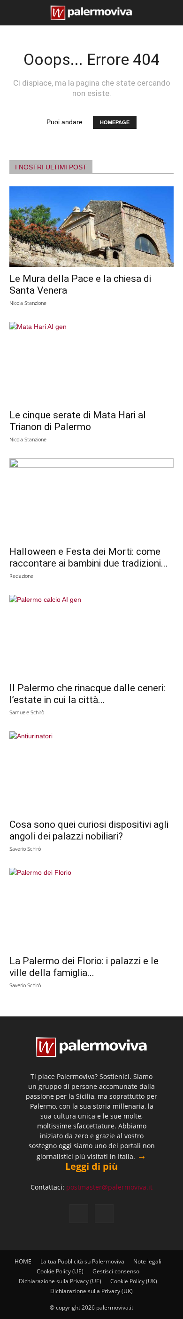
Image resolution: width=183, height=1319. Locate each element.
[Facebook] (78, 1213)
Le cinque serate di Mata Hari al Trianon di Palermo (77, 420)
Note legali (147, 1261)
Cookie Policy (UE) (60, 1271)
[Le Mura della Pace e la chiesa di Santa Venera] (91, 226)
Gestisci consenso (115, 1271)
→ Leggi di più (105, 1161)
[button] (15, 12)
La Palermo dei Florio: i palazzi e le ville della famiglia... (84, 966)
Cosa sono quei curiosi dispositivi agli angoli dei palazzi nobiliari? (88, 830)
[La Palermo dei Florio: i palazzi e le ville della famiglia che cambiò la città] (91, 908)
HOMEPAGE (115, 122)
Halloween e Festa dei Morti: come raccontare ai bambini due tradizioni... (88, 557)
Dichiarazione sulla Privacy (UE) (60, 1281)
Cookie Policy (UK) (133, 1281)
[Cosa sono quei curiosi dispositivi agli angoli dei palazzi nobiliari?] (91, 772)
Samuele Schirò (26, 712)
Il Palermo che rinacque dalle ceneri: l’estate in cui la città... (87, 693)
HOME (23, 1261)
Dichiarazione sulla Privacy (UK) (91, 1291)
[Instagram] (104, 1213)
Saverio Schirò (25, 848)
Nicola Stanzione (27, 302)
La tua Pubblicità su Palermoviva (82, 1261)
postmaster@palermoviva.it (109, 1187)
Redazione (21, 575)
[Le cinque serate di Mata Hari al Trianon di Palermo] (91, 362)
